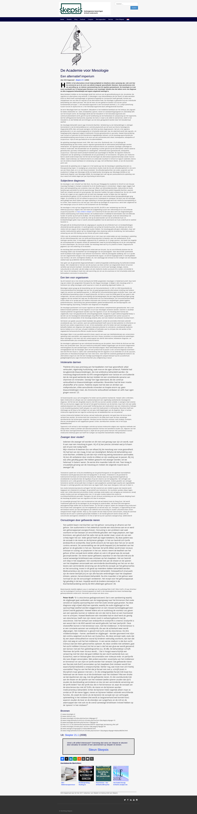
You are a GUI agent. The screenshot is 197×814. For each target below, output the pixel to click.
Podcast (82, 19)
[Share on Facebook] (62, 759)
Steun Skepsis (98, 749)
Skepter (69, 19)
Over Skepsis (120, 19)
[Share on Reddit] (79, 759)
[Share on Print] (83, 759)
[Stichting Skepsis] (85, 8)
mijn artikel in (84, 212)
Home (62, 19)
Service (110, 19)
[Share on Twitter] (66, 759)
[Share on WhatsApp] (75, 759)
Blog (75, 19)
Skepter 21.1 (80, 80)
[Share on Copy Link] (92, 759)
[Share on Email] (87, 759)
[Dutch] (128, 19)
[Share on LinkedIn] (71, 759)
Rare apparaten (101, 19)
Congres (90, 19)
